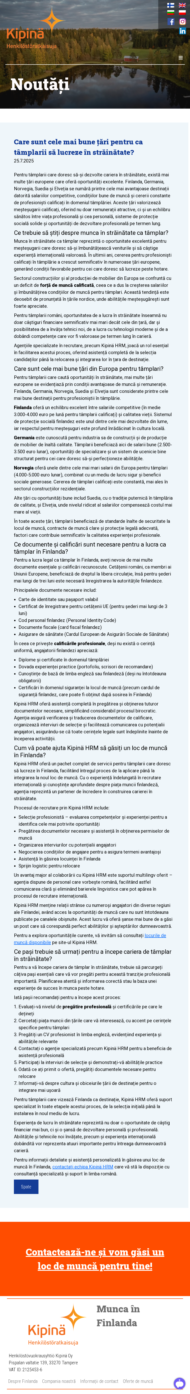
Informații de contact (99, 1381)
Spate (26, 1187)
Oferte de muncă (138, 1381)
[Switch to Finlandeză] (171, 5)
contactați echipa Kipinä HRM (82, 1167)
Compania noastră (59, 1381)
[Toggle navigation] (181, 58)
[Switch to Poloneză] (182, 12)
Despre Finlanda (23, 1381)
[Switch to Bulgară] (171, 12)
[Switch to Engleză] (182, 5)
